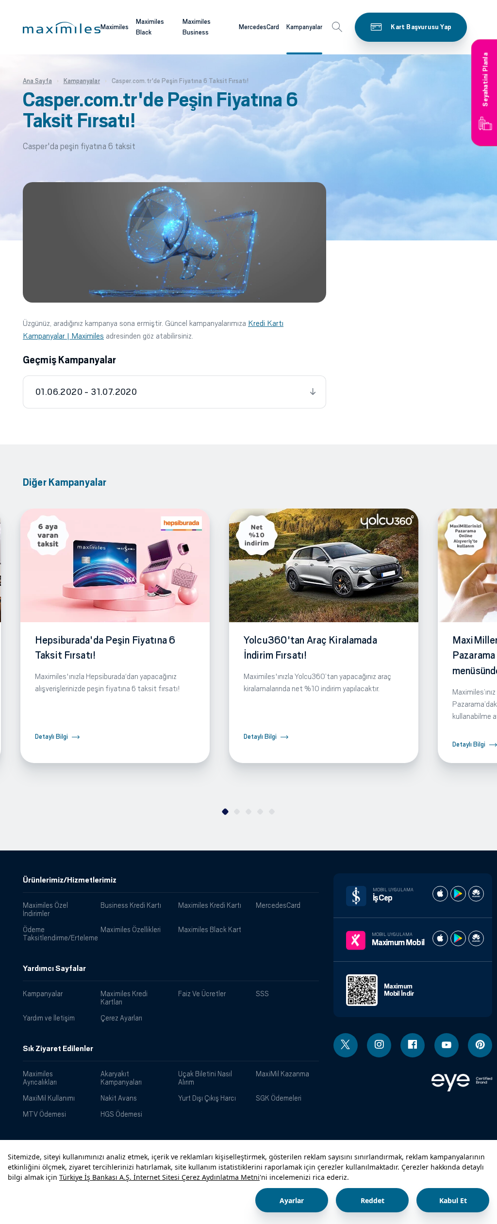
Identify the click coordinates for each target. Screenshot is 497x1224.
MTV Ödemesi (44, 1114)
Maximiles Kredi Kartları (124, 997)
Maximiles (114, 27)
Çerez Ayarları (121, 1018)
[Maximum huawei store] (476, 938)
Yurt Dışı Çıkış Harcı (207, 1098)
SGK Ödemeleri (278, 1098)
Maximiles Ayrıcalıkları (40, 1078)
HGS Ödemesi (121, 1114)
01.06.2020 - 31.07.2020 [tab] (86, 392)
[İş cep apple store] (440, 893)
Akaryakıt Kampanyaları (121, 1078)
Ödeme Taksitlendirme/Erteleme (58, 933)
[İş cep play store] (458, 893)
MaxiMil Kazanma (282, 1074)
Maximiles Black (150, 27)
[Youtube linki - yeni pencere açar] (446, 1045)
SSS (262, 993)
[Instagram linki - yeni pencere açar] (379, 1045)
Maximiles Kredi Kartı (209, 905)
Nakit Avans (118, 1098)
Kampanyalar (304, 27)
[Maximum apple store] (440, 938)
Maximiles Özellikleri (130, 929)
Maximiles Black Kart (209, 929)
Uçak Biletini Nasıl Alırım (205, 1078)
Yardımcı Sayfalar (54, 968)
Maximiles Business (196, 27)
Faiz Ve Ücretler (202, 993)
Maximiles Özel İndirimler (45, 909)
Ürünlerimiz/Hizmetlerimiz (69, 880)
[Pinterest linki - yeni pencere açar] (480, 1045)
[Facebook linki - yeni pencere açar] (412, 1045)
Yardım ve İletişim (49, 1018)
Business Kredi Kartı (130, 905)
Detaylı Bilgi (51, 736)
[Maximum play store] (458, 938)
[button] (61, 28)
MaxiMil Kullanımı (49, 1098)
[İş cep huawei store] (476, 893)
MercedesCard (259, 27)
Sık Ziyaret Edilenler (58, 1048)
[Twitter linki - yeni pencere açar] (345, 1045)
